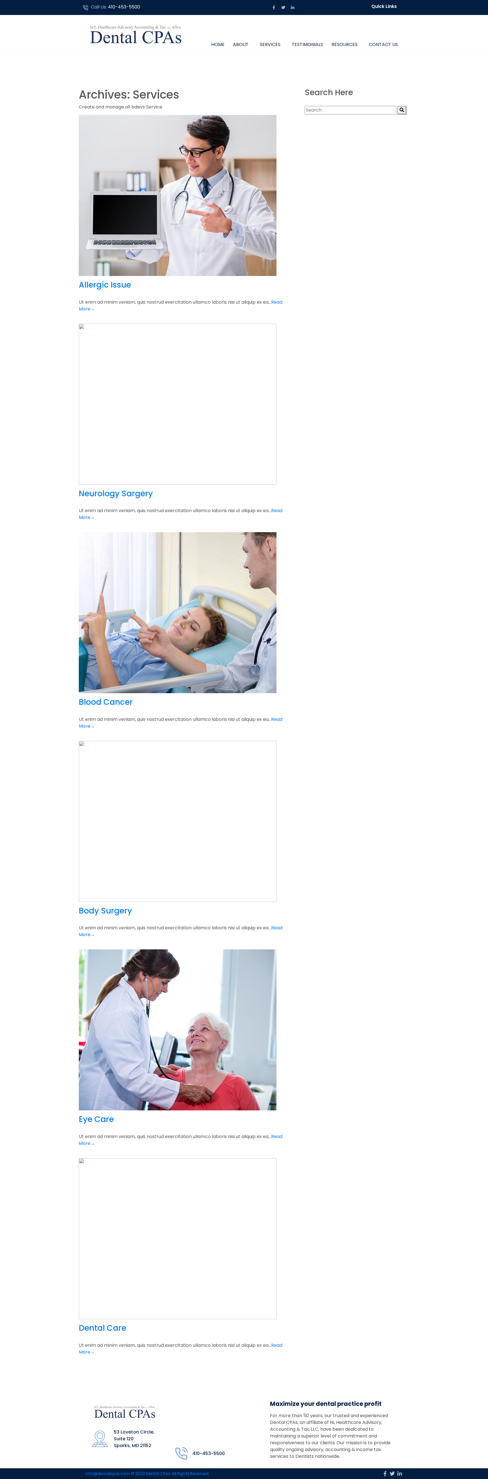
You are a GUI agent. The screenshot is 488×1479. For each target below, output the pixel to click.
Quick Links (384, 6)
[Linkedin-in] (293, 8)
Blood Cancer (106, 702)
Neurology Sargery (116, 493)
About (241, 44)
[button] (385, 6)
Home (218, 44)
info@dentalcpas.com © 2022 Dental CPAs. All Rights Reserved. (147, 1473)
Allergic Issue (105, 284)
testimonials (307, 44)
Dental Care (102, 1328)
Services (270, 44)
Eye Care (96, 1119)
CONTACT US (383, 44)
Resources (345, 44)
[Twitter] (283, 8)
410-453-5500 (124, 7)
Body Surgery (105, 910)
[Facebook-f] (274, 8)
